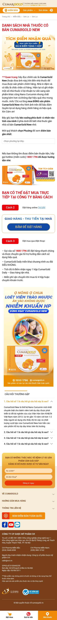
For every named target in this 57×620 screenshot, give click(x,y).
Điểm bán (13, 10)
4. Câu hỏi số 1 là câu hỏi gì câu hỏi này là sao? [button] (26, 444)
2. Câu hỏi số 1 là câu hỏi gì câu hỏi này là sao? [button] (26, 432)
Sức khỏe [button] (43, 10)
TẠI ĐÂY (41, 207)
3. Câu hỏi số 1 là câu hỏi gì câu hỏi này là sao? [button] (26, 438)
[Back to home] (24, 4)
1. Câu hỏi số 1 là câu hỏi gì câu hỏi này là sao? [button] (26, 401)
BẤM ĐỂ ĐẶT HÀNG (28, 227)
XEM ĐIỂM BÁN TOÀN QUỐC (27, 515)
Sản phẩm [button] (28, 10)
